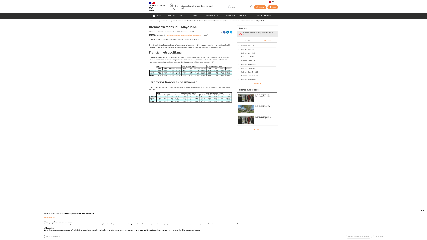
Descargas (243, 28)
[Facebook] (224, 32)
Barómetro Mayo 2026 (248, 53)
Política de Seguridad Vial (264, 16)
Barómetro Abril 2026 (247, 57)
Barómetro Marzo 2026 (248, 61)
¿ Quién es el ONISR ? (175, 16)
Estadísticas (50, 228)
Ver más (256, 129)
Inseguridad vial (211, 16)
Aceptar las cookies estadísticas (358, 236)
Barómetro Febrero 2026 (248, 64)
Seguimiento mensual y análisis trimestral (182, 21)
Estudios (194, 16)
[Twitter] (231, 32)
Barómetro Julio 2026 (247, 45)
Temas (247, 40)
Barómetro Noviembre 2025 (249, 76)
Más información (49, 217)
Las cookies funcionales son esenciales (59, 222)
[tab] (247, 40)
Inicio (158, 16)
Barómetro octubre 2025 (248, 79)
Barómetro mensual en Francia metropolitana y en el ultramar (219, 21)
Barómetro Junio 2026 (248, 49)
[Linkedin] (227, 32)
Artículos (267, 40)
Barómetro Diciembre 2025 (249, 72)
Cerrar (422, 210)
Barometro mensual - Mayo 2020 (253, 21)
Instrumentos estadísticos (236, 16)
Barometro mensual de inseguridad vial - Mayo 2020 (258, 33)
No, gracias (379, 236)
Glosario (261, 7)
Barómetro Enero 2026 (248, 68)
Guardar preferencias (53, 236)
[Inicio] (158, 7)
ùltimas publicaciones (249, 90)
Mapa (274, 7)
